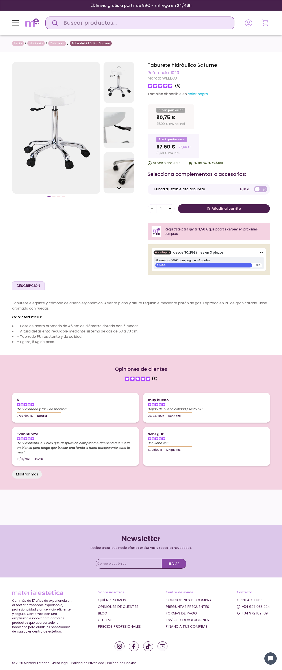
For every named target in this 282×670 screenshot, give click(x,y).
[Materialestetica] (32, 22)
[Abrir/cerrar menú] (15, 23)
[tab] (28, 285)
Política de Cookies (121, 663)
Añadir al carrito (226, 208)
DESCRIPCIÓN (28, 285)
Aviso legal (60, 663)
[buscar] (53, 23)
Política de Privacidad (87, 663)
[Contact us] (270, 658)
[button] (49, 196)
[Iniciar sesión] (248, 23)
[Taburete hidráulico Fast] (56, 127)
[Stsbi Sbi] (119, 646)
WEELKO (169, 78)
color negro (198, 94)
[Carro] (265, 23)
